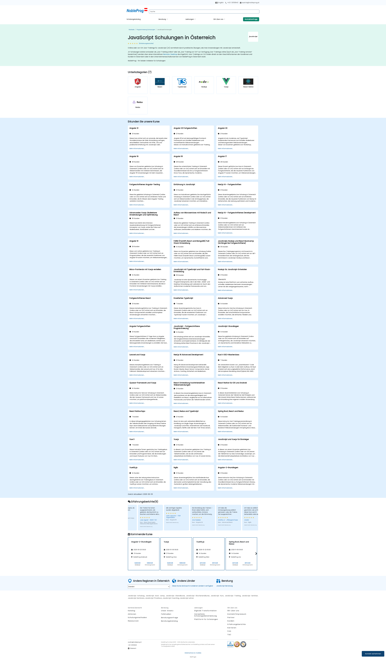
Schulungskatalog (134, 19)
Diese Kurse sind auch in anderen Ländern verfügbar (192, 586)
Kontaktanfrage (251, 19)
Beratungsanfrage (169, 618)
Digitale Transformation (205, 611)
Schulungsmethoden (137, 617)
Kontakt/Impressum (236, 614)
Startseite (131, 29)
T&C (229, 634)
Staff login (193, 657)
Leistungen (189, 19)
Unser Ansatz (167, 611)
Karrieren (231, 628)
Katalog (131, 611)
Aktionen (132, 614)
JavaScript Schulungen (164, 29)
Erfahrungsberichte (236, 624)
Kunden (230, 621)
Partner (231, 617)
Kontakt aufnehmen (373, 654)
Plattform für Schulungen (206, 619)
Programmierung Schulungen (146, 29)
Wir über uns (218, 19)
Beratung (162, 19)
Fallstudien (166, 614)
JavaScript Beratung (224, 586)
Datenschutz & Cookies (193, 653)
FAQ (229, 631)
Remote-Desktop (170, 54)
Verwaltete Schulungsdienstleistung (205, 615)
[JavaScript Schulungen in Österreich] (137, 10)
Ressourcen (133, 621)
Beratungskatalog (169, 621)
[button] (255, 553)
